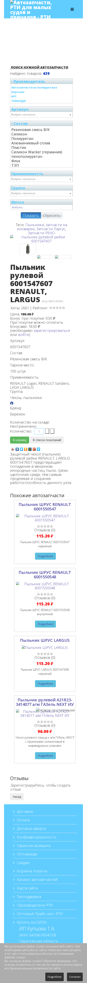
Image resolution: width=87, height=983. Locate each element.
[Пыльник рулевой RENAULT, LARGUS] (45, 257)
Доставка (24, 811)
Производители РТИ (34, 905)
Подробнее (45, 556)
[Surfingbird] (38, 448)
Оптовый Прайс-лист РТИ (39, 913)
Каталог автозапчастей (37, 879)
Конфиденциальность (36, 837)
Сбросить (51, 215)
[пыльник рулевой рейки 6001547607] (27, 249)
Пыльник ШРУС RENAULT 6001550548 (45, 575)
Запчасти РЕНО (41, 232)
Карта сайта (27, 888)
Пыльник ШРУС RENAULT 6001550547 (45, 507)
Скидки (23, 862)
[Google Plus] (34, 448)
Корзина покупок (32, 871)
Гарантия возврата (33, 845)
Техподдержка (28, 896)
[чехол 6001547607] (63, 257)
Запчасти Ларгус (50, 228)
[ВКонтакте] (17, 448)
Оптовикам (26, 854)
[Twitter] (21, 448)
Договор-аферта (31, 828)
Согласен (75, 977)
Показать (31, 215)
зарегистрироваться (52, 330)
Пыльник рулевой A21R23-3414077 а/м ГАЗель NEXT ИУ (45, 702)
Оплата (23, 819)
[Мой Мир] (30, 448)
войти (23, 334)
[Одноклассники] (26, 448)
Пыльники (34, 224)
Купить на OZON (31, 922)
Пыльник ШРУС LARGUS (45, 640)
